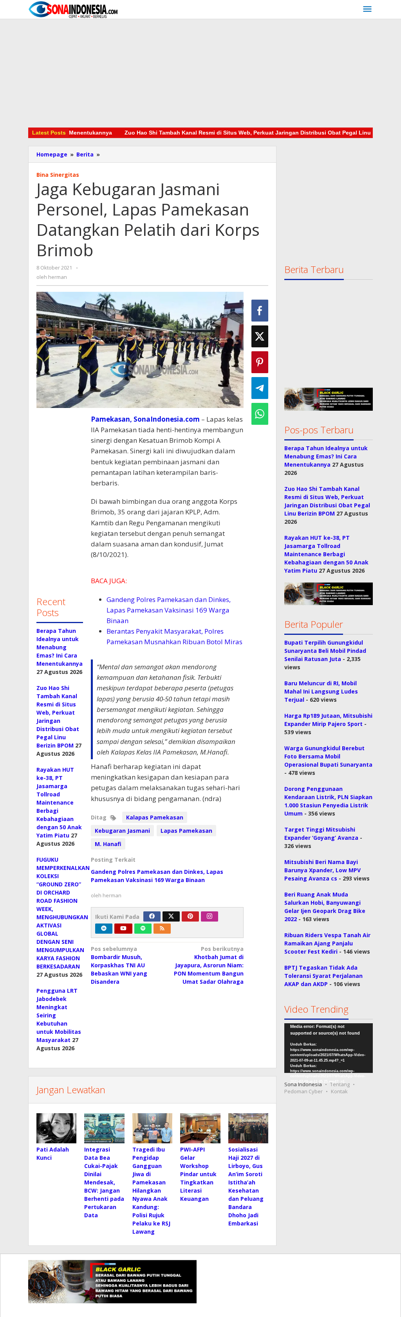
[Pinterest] (190, 916)
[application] (328, 1048)
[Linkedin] (103, 929)
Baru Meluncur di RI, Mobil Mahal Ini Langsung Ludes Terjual (321, 691)
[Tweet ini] (259, 336)
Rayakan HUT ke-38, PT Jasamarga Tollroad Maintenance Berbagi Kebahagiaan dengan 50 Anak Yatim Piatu (59, 802)
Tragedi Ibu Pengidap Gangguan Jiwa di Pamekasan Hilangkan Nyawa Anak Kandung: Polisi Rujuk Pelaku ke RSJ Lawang (151, 1190)
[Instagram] (209, 916)
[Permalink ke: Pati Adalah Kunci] (56, 1128)
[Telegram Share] (259, 388)
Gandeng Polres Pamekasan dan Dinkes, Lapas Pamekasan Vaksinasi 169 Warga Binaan (169, 610)
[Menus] (367, 9)
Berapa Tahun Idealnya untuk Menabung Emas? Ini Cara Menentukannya (59, 647)
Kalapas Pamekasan (154, 817)
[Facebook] (152, 916)
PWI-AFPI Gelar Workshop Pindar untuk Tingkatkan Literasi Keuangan (198, 1174)
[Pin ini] (259, 362)
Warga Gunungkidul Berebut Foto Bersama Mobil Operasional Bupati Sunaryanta (328, 756)
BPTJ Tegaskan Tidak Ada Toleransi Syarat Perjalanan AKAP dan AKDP (323, 976)
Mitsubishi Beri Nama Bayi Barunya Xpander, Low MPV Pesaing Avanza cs (322, 870)
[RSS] (162, 929)
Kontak (339, 1091)
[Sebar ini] (259, 311)
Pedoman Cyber (303, 1091)
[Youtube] (123, 929)
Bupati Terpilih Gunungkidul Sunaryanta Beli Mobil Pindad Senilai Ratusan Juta (325, 651)
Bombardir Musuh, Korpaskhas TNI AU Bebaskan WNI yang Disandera (119, 965)
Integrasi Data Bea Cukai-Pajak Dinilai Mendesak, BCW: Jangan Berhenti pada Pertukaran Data (104, 1182)
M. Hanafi (108, 844)
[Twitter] (171, 916)
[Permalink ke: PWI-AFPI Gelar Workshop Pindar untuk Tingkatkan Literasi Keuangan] (200, 1128)
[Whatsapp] (259, 414)
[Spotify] (143, 929)
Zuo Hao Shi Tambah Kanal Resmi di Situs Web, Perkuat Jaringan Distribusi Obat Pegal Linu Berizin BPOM (247, 132)
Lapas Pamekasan (186, 830)
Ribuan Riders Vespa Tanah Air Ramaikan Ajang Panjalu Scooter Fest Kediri (327, 943)
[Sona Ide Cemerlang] (73, 9)
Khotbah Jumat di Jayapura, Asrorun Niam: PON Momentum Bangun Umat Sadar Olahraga (209, 965)
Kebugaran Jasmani (122, 830)
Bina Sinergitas (57, 174)
